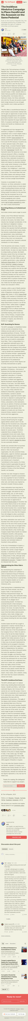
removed (3, 308)
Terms (22, 1009)
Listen (24, 29)
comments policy (19, 805)
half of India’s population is (13, 202)
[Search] (25, 943)
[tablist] (7, 849)
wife (22, 699)
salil (6, 28)
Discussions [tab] (12, 943)
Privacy (18, 1009)
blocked (11, 756)
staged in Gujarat (17, 264)
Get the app (21, 1014)
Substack (6, 1018)
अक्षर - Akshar (7, 863)
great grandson (16, 137)
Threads (16, 798)
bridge (3, 294)
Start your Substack (10, 1014)
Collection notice (14, 1010)
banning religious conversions (17, 743)
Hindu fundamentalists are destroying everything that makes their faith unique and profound (10, 952)
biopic (19, 560)
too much (8, 306)
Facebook (9, 800)
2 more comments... (6, 936)
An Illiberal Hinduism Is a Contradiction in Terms (9, 948)
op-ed (5, 719)
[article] (14, 952)
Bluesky (11, 798)
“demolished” (11, 150)
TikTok (3, 800)
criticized (20, 538)
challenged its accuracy (8, 560)
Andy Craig (9, 969)
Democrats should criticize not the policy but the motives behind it (10, 981)
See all (4, 989)
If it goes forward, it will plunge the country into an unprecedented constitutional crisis (10, 966)
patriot (22, 304)
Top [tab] (3, 943)
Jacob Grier (8, 983)
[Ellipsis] (26, 863)
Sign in (25, 2)
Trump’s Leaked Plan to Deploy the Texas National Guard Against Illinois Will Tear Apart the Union (9, 962)
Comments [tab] (4, 849)
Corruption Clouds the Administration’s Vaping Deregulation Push (9, 976)
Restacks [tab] (11, 849)
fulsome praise (12, 502)
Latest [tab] (6, 943)
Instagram (15, 800)
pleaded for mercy (20, 440)
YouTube (22, 798)
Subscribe (19, 2)
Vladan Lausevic (8, 924)
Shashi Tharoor (11, 954)
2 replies (8, 919)
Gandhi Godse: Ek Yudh (19, 90)
